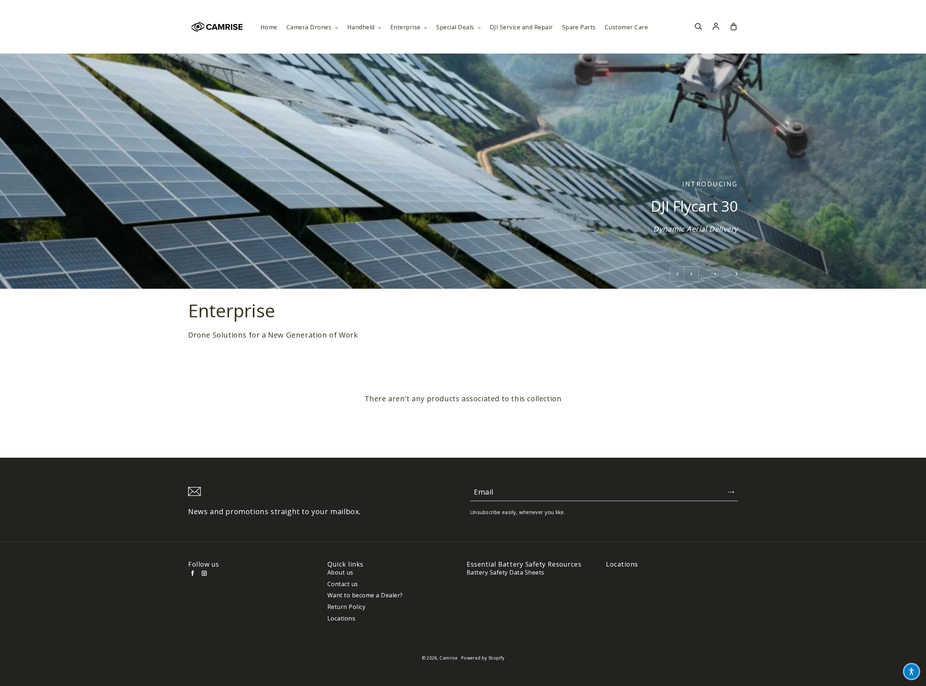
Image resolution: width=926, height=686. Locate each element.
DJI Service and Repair (521, 27)
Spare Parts (579, 27)
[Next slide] (691, 273)
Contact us (342, 584)
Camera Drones (309, 27)
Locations (341, 618)
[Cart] (733, 26)
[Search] (698, 26)
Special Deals (456, 27)
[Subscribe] (731, 492)
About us (340, 572)
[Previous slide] (677, 273)
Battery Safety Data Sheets (505, 572)
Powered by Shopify (482, 658)
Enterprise (406, 27)
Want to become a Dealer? (365, 595)
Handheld (361, 27)
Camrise (448, 658)
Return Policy (346, 607)
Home (268, 27)
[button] (911, 671)
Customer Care (626, 27)
